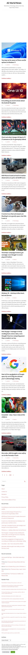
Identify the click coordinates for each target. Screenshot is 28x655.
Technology (16, 64)
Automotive (16, 180)
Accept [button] (12, 652)
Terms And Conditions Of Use (9, 499)
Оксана (3, 557)
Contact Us (4, 491)
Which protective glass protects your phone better (11, 632)
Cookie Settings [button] (6, 652)
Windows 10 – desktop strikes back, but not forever (14, 530)
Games (14, 141)
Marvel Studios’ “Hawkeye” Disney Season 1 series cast (11, 582)
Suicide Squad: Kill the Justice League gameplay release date (13, 598)
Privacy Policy (5, 497)
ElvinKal (3, 573)
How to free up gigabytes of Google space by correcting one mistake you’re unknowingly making (13, 376)
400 (10, 475)
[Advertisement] (14, 26)
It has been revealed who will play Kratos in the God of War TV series (14, 589)
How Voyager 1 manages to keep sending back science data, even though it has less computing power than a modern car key (13, 534)
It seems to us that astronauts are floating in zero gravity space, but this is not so (14, 216)
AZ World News (14, 3)
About (3, 489)
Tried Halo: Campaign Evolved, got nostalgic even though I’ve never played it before (13, 255)
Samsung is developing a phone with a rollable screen (11, 596)
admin (8, 64)
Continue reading (6, 78)
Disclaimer (4, 494)
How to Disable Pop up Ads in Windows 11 (15, 566)
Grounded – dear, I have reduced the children (12, 543)
